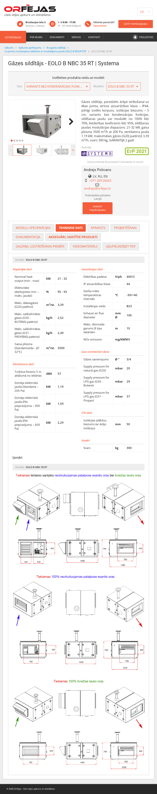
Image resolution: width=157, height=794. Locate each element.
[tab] (33, 228)
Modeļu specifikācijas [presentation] (33, 228)
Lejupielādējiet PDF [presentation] (121, 246)
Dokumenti (57, 37)
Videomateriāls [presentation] (85, 246)
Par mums (36, 37)
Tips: (19, 86)
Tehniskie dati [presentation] (71, 228)
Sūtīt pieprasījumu (136, 24)
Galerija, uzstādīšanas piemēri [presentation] (40, 246)
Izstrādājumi (13, 37)
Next (70, 121)
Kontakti (94, 37)
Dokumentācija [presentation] (28, 237)
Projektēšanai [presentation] (125, 228)
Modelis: (98, 86)
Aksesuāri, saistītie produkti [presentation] (73, 237)
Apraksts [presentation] (98, 228)
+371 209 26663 (100, 180)
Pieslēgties (146, 37)
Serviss (76, 37)
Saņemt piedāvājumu (97, 208)
